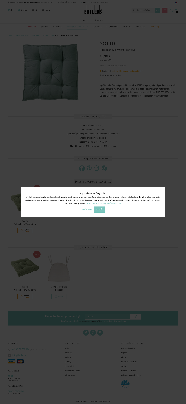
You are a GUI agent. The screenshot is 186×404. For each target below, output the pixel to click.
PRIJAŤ (99, 209)
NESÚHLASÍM (87, 210)
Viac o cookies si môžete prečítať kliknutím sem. (104, 203)
